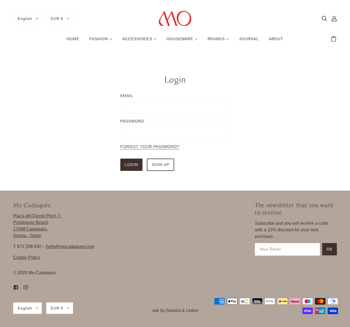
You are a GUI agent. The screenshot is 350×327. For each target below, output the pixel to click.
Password (132, 121)
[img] (324, 18)
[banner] (175, 18)
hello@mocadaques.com (70, 246)
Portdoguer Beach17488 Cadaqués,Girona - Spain (30, 229)
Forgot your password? (150, 147)
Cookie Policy (26, 257)
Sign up (160, 164)
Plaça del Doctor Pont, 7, (37, 216)
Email (126, 96)
